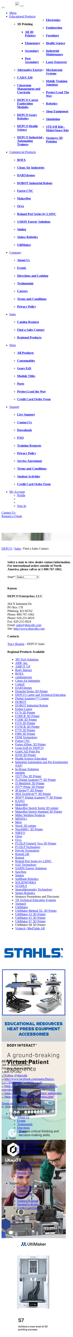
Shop (12, 345)
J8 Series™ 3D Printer (29, 790)
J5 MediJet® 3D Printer (29, 783)
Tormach (20, 903)
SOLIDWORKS (25, 882)
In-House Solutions (27, 769)
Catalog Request (27, 1145)
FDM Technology (26, 737)
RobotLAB (22, 854)
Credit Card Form (28, 1208)
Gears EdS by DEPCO (29, 748)
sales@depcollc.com (28, 625)
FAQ (20, 1197)
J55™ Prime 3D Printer (29, 787)
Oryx (18, 840)
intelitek (20, 772)
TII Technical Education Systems (35, 900)
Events (21, 1120)
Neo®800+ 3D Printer (29, 829)
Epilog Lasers (23, 709)
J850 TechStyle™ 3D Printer (33, 794)
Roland (19, 857)
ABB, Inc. (21, 663)
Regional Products (28, 1152)
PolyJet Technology (27, 850)
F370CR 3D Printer (27, 726)
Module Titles (25, 1173)
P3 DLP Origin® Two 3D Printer (35, 843)
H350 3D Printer (25, 755)
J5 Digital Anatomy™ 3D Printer (35, 779)
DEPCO (7, 548)
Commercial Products (22, 152)
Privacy (35, 1103)
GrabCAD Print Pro (27, 751)
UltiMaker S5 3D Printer (30, 917)
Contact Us (8, 512)
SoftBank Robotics (27, 879)
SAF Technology (25, 864)
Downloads (24, 1193)
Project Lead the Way (30, 1162)
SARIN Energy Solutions (31, 868)
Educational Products (22, 16)
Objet (18, 836)
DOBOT (20, 702)
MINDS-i (21, 818)
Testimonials (25, 1124)
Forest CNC (22, 741)
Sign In (21, 506)
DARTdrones (23, 687)
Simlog (19, 875)
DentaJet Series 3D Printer (31, 691)
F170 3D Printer (25, 712)
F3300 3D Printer (26, 719)
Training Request (27, 1201)
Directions (23, 1127)
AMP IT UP (22, 666)
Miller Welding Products (30, 815)
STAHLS (21, 886)
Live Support (25, 1186)
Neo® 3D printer (25, 825)
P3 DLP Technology (27, 847)
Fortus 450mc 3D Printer (30, 744)
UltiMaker (21, 907)
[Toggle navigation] (22, 6)
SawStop (20, 871)
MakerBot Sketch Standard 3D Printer (38, 811)
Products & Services (29, 1141)
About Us (23, 1117)
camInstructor (23, 677)
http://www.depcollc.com (29, 628)
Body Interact (23, 670)
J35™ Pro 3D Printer (28, 776)
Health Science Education (31, 758)
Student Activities (28, 1204)
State (11, 577)
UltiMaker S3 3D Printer (30, 914)
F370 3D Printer (25, 723)
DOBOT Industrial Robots (31, 705)
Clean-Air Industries (27, 680)
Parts (20, 1176)
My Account (17, 491)
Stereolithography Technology (33, 889)
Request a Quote (12, 516)
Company (15, 252)
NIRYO (20, 833)
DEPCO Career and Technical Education (40, 695)
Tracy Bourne (15, 644)
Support (14, 407)
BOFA (19, 673)
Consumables (25, 1166)
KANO (20, 801)
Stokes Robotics (25, 893)
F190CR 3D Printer (27, 716)
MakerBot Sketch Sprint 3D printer (36, 808)
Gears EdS (23, 1169)
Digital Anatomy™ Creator (32, 698)
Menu (13, 13)
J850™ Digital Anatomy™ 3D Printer (38, 797)
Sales (12, 314)
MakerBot (21, 804)
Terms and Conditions (15, 1103)
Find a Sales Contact (29, 1148)
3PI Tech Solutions (27, 659)
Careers (21, 1131)
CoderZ (20, 684)
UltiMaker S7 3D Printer (30, 921)
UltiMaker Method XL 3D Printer (36, 910)
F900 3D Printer (25, 733)
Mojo (18, 822)
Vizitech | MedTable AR (30, 928)
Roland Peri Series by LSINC (33, 861)
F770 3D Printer (25, 730)
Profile (21, 495)
